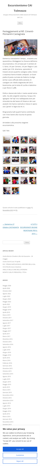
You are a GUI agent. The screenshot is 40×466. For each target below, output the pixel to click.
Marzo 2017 (6, 336)
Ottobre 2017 (7, 318)
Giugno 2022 (7, 299)
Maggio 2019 (7, 310)
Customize (20, 455)
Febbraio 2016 (7, 363)
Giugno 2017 (7, 328)
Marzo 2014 (6, 416)
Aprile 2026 (6, 288)
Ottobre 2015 (7, 371)
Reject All (20, 461)
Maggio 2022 (7, 302)
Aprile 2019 (6, 312)
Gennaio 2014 (7, 419)
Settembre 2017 (8, 320)
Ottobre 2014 (7, 398)
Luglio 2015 (6, 379)
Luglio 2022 (6, 296)
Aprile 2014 (6, 414)
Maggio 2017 (7, 331)
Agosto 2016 (7, 347)
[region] (20, 445)
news (29, 208)
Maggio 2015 (7, 384)
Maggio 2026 (7, 286)
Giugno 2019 (7, 307)
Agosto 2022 (7, 294)
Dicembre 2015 (7, 368)
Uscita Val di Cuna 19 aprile (11, 262)
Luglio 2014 (6, 406)
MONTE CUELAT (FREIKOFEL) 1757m (14, 272)
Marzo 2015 (6, 390)
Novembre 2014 (8, 395)
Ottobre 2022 (7, 291)
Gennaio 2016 (7, 366)
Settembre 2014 (8, 400)
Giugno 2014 (7, 408)
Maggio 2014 (7, 411)
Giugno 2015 (7, 382)
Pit (16, 210)
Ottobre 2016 (7, 342)
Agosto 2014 (7, 403)
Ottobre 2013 (7, 424)
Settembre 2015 (8, 374)
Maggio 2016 (7, 355)
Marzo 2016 (6, 360)
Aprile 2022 (6, 304)
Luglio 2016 (6, 350)
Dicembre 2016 (7, 339)
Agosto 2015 (7, 376)
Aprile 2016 (6, 358)
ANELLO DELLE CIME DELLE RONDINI (15, 270)
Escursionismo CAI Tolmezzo (20, 7)
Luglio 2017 (6, 326)
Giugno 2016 (7, 352)
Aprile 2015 (6, 387)
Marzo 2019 (6, 315)
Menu (20, 23)
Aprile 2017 (6, 334)
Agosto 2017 (7, 323)
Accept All (20, 449)
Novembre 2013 (8, 422)
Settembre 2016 (8, 344)
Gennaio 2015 (7, 392)
